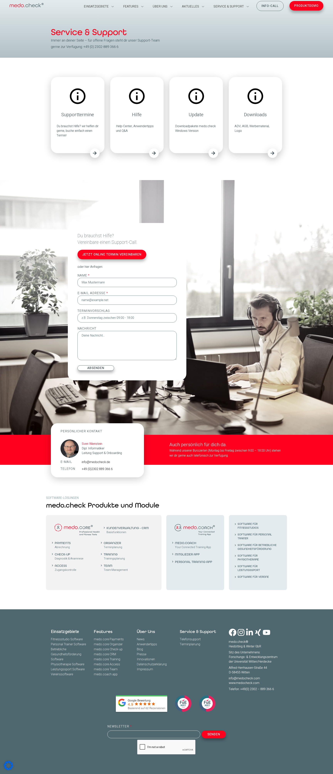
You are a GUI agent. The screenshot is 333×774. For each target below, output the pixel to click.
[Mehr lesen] (95, 153)
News (141, 639)
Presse (141, 654)
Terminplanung (190, 644)
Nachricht (86, 328)
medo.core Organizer (108, 644)
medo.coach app (106, 674)
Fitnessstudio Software (67, 639)
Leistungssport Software (68, 669)
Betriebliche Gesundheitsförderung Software (66, 654)
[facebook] (232, 632)
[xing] (258, 632)
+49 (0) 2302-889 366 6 (101, 46)
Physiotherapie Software (67, 664)
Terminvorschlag (93, 311)
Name (82, 275)
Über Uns (146, 631)
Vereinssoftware (62, 674)
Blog (140, 649)
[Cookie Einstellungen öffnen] (8, 765)
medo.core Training (107, 659)
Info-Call (270, 6)
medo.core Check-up (108, 649)
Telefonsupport (190, 639)
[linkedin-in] (249, 632)
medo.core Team (106, 669)
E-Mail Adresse (91, 293)
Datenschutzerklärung (152, 664)
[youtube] (266, 632)
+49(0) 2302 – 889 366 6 (257, 689)
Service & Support (198, 631)
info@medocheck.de (96, 462)
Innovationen (146, 659)
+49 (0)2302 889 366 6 (97, 469)
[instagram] (241, 632)
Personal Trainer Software (68, 644)
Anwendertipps (147, 644)
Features (103, 631)
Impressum (145, 669)
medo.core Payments (109, 639)
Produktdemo (306, 5)
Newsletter (118, 726)
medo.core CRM (105, 654)
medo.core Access (107, 664)
